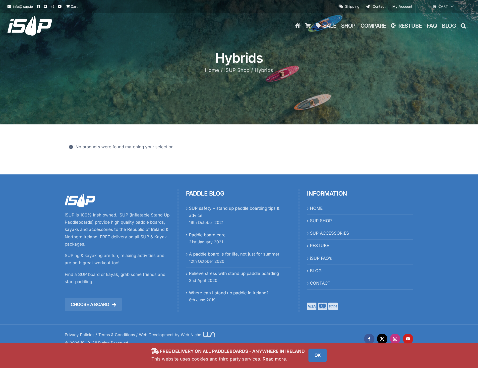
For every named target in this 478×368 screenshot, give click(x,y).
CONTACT (320, 283)
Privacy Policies (79, 334)
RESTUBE (319, 245)
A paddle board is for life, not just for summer (234, 254)
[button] (463, 25)
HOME (316, 208)
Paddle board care (207, 234)
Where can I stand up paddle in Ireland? (229, 292)
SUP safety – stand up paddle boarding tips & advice (234, 212)
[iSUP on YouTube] (60, 6)
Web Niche (191, 334)
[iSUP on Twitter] (45, 6)
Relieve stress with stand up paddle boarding (234, 273)
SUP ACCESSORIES (329, 233)
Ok (317, 355)
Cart (74, 6)
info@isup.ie (23, 6)
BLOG (316, 270)
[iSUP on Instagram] (52, 6)
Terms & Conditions (116, 334)
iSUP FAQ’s (321, 258)
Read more (274, 359)
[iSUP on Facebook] (38, 6)
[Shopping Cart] (308, 25)
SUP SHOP (321, 220)
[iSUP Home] (297, 25)
